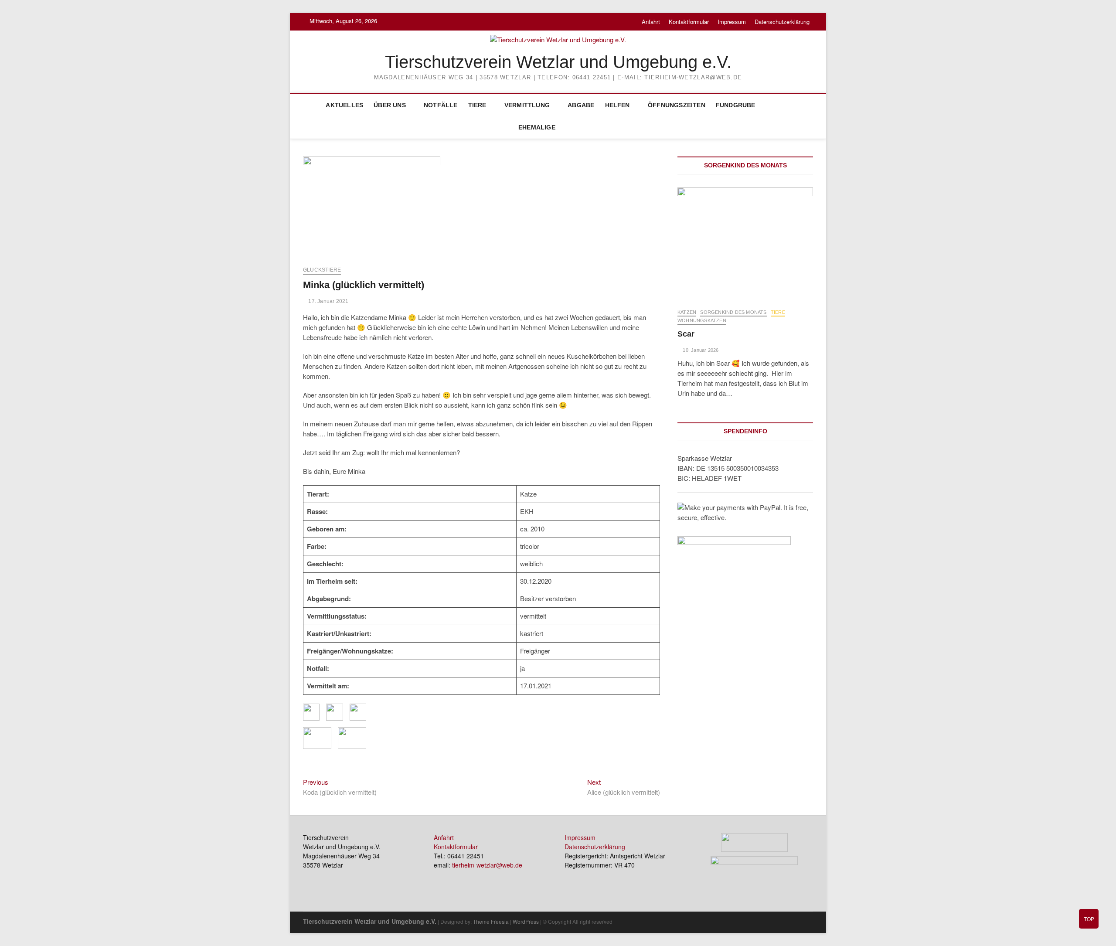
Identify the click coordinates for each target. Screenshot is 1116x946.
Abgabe (581, 105)
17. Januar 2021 (327, 301)
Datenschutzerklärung (782, 21)
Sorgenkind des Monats (733, 312)
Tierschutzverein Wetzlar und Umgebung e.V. (558, 61)
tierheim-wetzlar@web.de (487, 865)
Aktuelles (344, 105)
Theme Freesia (491, 921)
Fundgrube (735, 105)
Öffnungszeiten (676, 105)
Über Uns (390, 105)
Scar (685, 334)
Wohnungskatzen (701, 320)
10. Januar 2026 (699, 350)
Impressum (732, 21)
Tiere (477, 105)
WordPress (526, 921)
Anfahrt (651, 21)
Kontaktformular (689, 21)
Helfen (617, 105)
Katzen (686, 312)
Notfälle (441, 105)
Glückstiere (322, 270)
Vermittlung (527, 105)
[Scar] (745, 243)
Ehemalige (536, 127)
